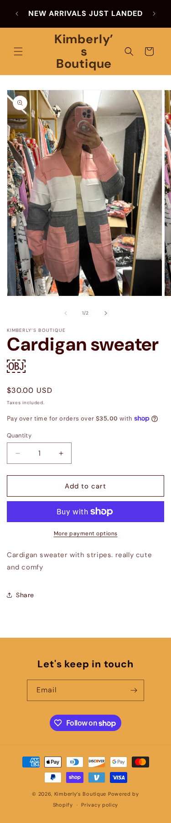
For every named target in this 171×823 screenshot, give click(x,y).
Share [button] (25, 595)
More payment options (86, 533)
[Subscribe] (134, 690)
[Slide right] (106, 313)
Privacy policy (99, 805)
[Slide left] (66, 313)
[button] (18, 51)
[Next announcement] (154, 14)
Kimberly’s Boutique (80, 794)
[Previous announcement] (17, 14)
